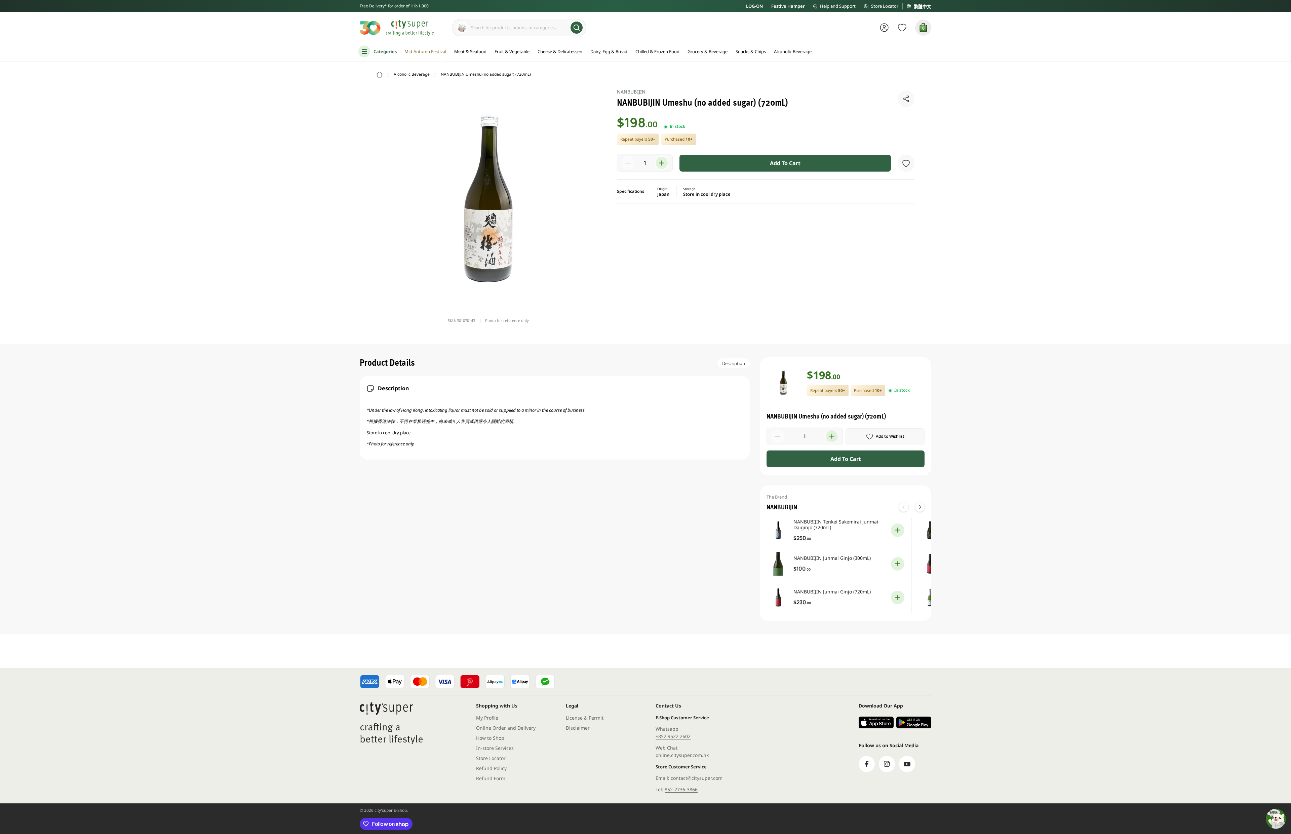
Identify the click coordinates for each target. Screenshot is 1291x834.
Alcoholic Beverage (412, 74)
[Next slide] (920, 507)
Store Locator (884, 6)
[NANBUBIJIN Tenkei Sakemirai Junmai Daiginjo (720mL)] (778, 530)
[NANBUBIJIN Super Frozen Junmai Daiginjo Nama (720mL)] (930, 530)
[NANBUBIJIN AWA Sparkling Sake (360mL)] (930, 597)
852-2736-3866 (681, 789)
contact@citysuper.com (696, 778)
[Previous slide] (903, 507)
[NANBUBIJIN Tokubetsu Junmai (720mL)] (930, 564)
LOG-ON (754, 6)
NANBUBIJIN (631, 91)
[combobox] (519, 27)
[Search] (577, 28)
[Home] (380, 75)
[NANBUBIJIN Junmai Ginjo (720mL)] (778, 597)
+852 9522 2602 (673, 736)
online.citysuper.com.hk (682, 755)
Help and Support (838, 6)
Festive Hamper (788, 6)
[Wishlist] (902, 27)
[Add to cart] (897, 530)
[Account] (884, 27)
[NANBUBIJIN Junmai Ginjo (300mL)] (778, 564)
